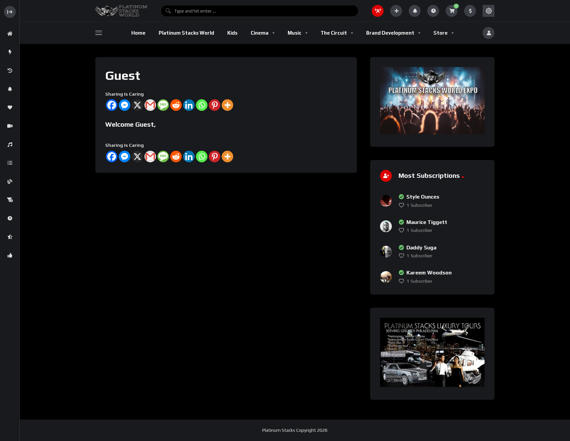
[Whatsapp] (201, 105)
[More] (227, 105)
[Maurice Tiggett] (386, 226)
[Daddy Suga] (386, 252)
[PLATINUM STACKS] (121, 10)
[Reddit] (176, 105)
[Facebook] (111, 105)
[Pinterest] (214, 105)
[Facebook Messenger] (124, 105)
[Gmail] (150, 105)
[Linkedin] (189, 105)
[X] (137, 105)
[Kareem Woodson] (386, 277)
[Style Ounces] (386, 201)
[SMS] (163, 105)
